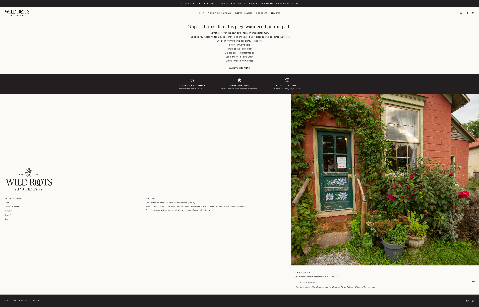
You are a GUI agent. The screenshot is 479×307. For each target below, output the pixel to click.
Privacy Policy (346, 287)
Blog (6, 219)
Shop (6, 202)
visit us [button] (150, 199)
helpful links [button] (13, 199)
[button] (201, 13)
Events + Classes (11, 206)
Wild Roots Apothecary (21, 301)
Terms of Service (363, 287)
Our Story (8, 211)
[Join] (472, 282)
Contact (7, 215)
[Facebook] (467, 301)
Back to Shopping (239, 68)
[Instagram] (473, 301)
